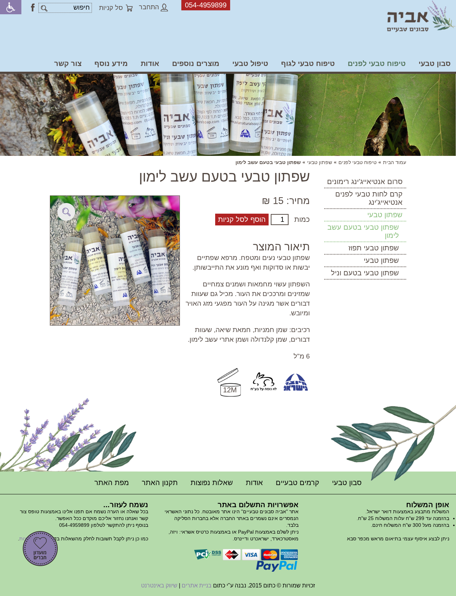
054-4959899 (206, 5)
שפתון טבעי (319, 162)
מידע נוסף (111, 63)
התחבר (149, 7)
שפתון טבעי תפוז (373, 248)
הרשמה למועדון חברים (40, 548)
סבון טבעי (435, 63)
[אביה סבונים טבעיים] (421, 16)
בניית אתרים (197, 585)
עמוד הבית (394, 162)
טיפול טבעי (250, 63)
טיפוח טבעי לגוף (308, 63)
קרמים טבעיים (297, 483)
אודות (150, 63)
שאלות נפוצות (212, 483)
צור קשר (68, 63)
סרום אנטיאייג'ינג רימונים (365, 181)
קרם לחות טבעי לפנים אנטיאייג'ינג (369, 198)
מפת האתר (111, 483)
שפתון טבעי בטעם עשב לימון (363, 231)
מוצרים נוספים (195, 63)
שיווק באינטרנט (159, 585)
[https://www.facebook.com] (33, 7)
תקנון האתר (160, 483)
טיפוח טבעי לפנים (377, 63)
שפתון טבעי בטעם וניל (365, 273)
